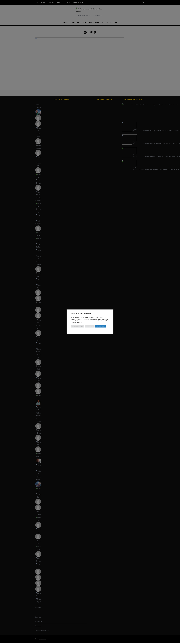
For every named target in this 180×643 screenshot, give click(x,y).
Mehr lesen (79, 322)
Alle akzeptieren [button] (100, 326)
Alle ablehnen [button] (89, 326)
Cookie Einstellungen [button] (77, 326)
